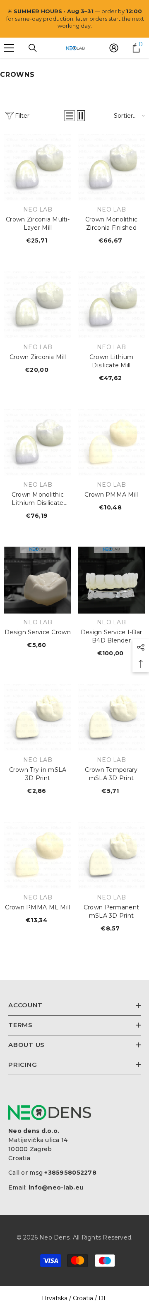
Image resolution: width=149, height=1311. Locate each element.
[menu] (9, 48)
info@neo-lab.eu (56, 1187)
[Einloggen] (113, 48)
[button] (69, 115)
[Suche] (33, 48)
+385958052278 (70, 1172)
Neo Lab (37, 209)
